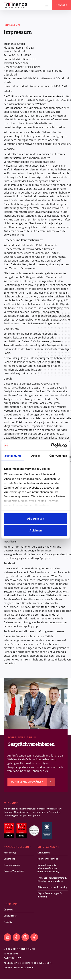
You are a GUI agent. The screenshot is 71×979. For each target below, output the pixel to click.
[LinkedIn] (7, 937)
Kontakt (61, 5)
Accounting (10, 852)
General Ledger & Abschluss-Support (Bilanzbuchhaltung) (48, 868)
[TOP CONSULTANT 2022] (9, 830)
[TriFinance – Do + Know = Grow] (15, 5)
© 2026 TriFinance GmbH (19, 949)
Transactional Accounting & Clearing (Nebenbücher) (52, 879)
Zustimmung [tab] (13, 455)
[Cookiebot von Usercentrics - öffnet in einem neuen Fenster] (51, 445)
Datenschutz (12, 958)
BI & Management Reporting (53, 887)
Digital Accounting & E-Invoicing (50, 895)
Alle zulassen (35, 518)
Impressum (11, 953)
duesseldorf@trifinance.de (20, 59)
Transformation (12, 864)
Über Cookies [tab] (58, 455)
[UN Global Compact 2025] (47, 830)
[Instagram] (25, 937)
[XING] (34, 937)
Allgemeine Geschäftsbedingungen (28, 963)
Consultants (44, 852)
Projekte (8, 921)
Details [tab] (35, 455)
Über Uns (8, 909)
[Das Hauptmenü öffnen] (47, 5)
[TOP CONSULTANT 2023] (21, 830)
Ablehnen (35, 530)
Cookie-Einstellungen (19, 967)
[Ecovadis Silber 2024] (34, 830)
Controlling (9, 858)
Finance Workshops (14, 871)
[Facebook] (16, 937)
